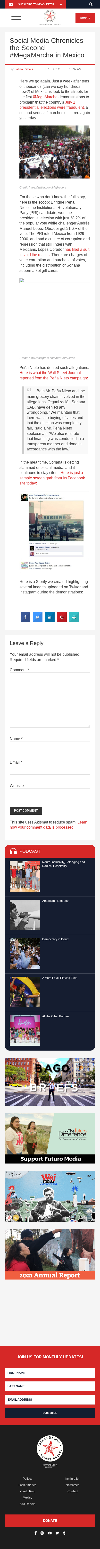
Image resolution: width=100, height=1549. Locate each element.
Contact (72, 1491)
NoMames (72, 1485)
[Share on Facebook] (25, 620)
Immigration (72, 1478)
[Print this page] (74, 620)
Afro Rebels (27, 1504)
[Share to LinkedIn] (50, 620)
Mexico (27, 1497)
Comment (19, 670)
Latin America (27, 1485)
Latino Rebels (24, 69)
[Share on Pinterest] (62, 620)
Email (16, 762)
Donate (85, 18)
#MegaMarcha (45, 97)
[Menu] (16, 18)
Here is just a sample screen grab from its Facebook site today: (52, 478)
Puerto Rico (27, 1491)
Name (16, 739)
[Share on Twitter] (37, 620)
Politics (27, 1478)
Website (17, 786)
